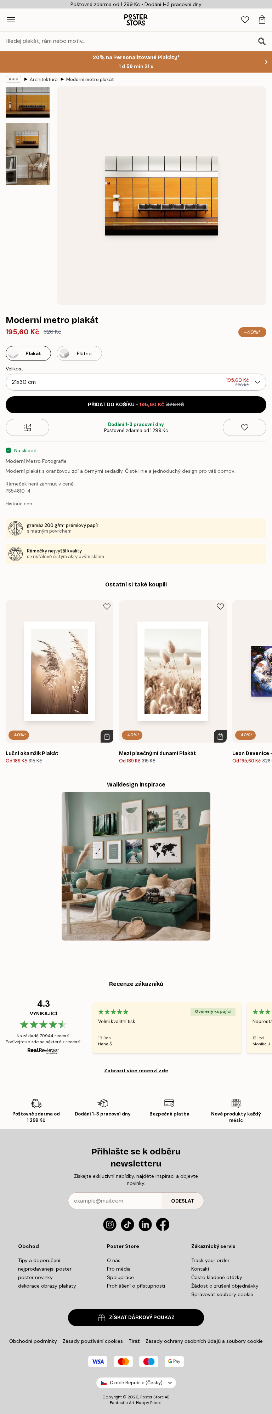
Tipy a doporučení (39, 1260)
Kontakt (200, 1269)
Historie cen (19, 504)
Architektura (44, 79)
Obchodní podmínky (33, 1341)
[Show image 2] (28, 154)
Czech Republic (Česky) (136, 1383)
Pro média (119, 1269)
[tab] (245, 20)
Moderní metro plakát (90, 79)
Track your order (210, 1260)
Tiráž (134, 1341)
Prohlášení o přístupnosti (136, 1286)
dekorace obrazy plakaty (47, 1286)
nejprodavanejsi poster (45, 1269)
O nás (113, 1260)
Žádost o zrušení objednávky (225, 1286)
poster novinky (35, 1277)
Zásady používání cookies (93, 1341)
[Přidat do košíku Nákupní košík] (107, 736)
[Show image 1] (28, 102)
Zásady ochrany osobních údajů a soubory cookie (204, 1341)
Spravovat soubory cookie (222, 1294)
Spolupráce (120, 1277)
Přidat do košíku (136, 405)
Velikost (14, 368)
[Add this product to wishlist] (244, 427)
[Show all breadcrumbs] (13, 79)
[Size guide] (27, 427)
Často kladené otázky (216, 1277)
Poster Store (152, 1397)
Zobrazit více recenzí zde (136, 1070)
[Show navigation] (11, 20)
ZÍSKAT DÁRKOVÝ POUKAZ (142, 1317)
